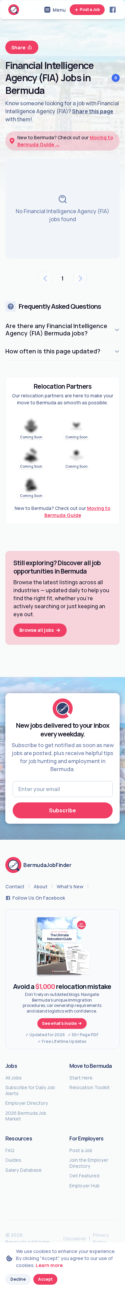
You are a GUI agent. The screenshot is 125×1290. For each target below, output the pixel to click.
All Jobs (13, 1078)
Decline (18, 1279)
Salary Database (23, 1170)
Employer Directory (26, 1103)
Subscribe (62, 810)
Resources (18, 1138)
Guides (13, 1160)
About (40, 886)
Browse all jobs (36, 630)
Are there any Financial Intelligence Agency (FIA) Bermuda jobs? (56, 329)
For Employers (86, 1138)
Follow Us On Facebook (38, 898)
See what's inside (59, 1023)
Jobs (11, 1066)
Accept (45, 1279)
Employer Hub (84, 1186)
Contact (14, 886)
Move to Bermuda (90, 1066)
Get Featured (84, 1176)
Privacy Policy (101, 1238)
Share (18, 47)
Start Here (81, 1078)
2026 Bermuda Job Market (25, 1116)
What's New (70, 886)
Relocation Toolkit (89, 1087)
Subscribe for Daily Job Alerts (30, 1090)
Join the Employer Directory (88, 1163)
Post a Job (90, 9)
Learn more (49, 1265)
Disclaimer (74, 1238)
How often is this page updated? (52, 351)
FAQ (9, 1150)
